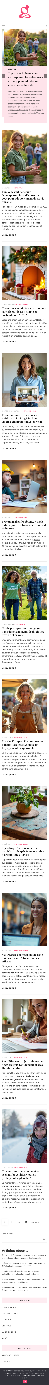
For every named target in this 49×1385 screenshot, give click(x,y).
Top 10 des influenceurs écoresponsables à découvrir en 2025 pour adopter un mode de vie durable (23, 197)
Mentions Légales (10, 1355)
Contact (6, 1361)
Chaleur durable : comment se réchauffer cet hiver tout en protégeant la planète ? (20, 1174)
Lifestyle (10, 69)
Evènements (20, 624)
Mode (4, 1338)
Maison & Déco (30, 411)
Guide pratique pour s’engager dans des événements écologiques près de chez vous (23, 631)
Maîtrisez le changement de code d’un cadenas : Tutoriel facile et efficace (22, 958)
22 (27, 1222)
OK (25, 1381)
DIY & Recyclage (21, 304)
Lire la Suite (8, 235)
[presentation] (3, 76)
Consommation (21, 518)
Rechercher (7, 1234)
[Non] (46, 1376)
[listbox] (24, 76)
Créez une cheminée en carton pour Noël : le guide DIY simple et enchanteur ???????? (24, 311)
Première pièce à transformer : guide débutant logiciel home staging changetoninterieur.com (22, 418)
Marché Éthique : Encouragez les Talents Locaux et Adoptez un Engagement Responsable (22, 744)
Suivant (34, 1222)
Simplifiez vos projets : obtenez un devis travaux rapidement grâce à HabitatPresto (23, 1064)
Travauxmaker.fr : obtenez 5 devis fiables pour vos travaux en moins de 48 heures (24, 525)
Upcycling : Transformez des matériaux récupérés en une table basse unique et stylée (23, 851)
